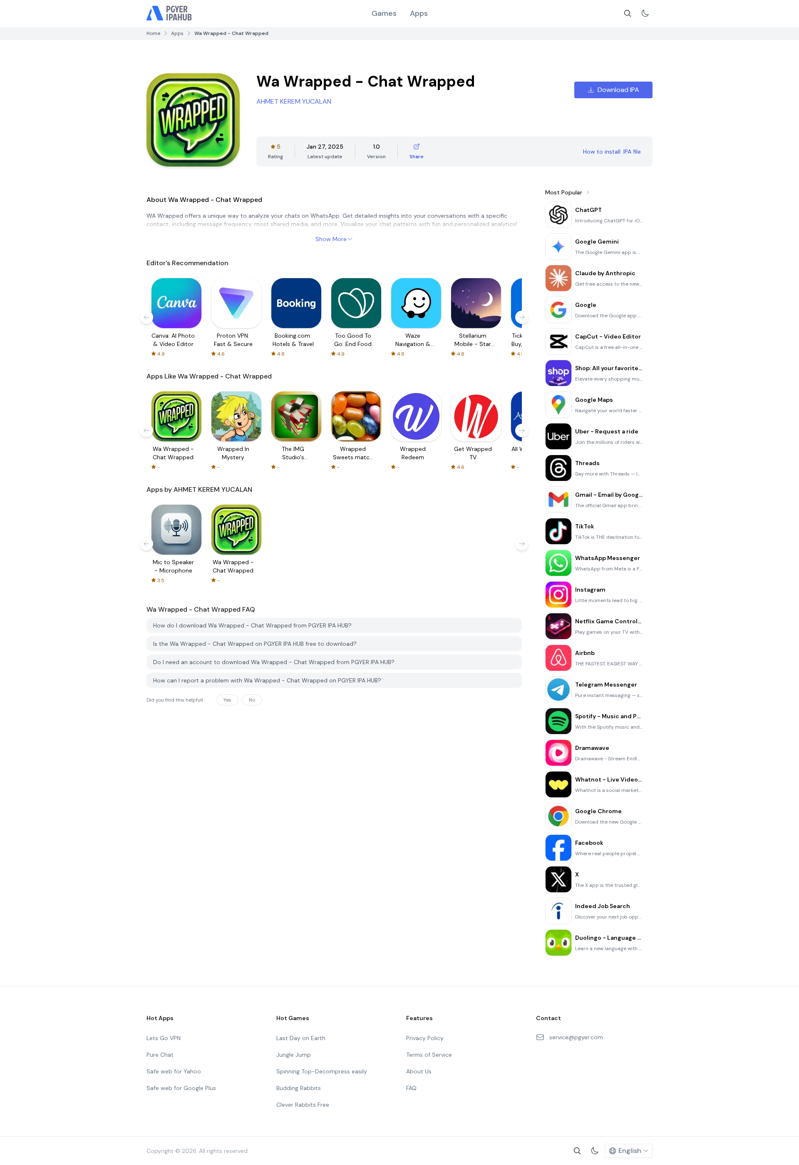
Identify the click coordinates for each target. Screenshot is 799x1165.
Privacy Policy (425, 1038)
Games (384, 13)
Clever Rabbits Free (302, 1104)
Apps (419, 13)
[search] (627, 13)
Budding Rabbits (298, 1088)
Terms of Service (429, 1054)
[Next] (522, 317)
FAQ (411, 1088)
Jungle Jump (293, 1054)
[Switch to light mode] (645, 13)
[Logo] (169, 13)
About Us (419, 1071)
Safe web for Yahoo (173, 1071)
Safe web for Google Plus (181, 1088)
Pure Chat (160, 1054)
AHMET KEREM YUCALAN (293, 101)
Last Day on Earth (300, 1038)
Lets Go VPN (163, 1038)
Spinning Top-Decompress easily (321, 1071)
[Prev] (146, 317)
